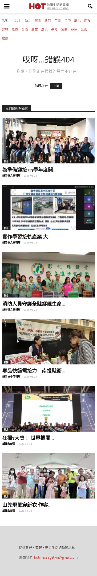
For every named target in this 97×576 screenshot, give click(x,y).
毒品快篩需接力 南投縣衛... (33, 370)
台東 (84, 29)
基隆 (54, 29)
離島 (5, 38)
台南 (24, 29)
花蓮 (74, 29)
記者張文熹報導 (11, 175)
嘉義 (15, 29)
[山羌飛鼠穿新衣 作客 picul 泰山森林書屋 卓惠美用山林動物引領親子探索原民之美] (48, 476)
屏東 (44, 29)
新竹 (47, 20)
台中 (67, 20)
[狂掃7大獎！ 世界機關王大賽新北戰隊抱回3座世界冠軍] (48, 409)
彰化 (77, 20)
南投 (87, 20)
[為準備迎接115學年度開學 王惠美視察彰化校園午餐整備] (48, 140)
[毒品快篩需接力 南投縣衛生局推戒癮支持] (48, 342)
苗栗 (57, 20)
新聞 (6, 362)
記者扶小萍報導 (11, 376)
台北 (18, 20)
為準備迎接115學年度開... (29, 169)
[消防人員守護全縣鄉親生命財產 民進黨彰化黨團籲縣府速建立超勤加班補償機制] (48, 275)
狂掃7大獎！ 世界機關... (28, 437)
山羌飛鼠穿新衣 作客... (27, 504)
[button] (90, 6)
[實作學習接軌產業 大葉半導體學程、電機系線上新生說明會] (48, 208)
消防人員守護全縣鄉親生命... (33, 303)
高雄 (34, 29)
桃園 (38, 20)
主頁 (56, 86)
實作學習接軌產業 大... (27, 236)
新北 (28, 20)
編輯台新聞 (8, 443)
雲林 (5, 29)
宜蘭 (64, 29)
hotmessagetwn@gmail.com (56, 557)
